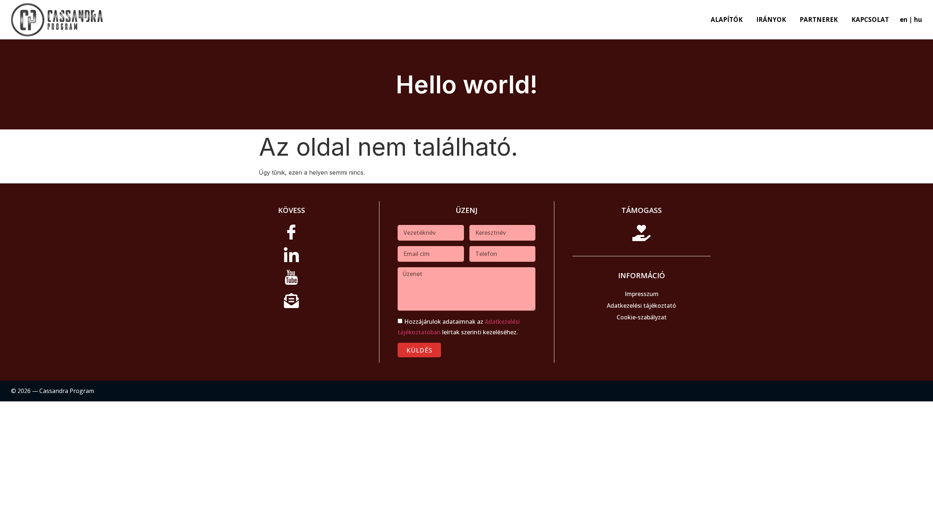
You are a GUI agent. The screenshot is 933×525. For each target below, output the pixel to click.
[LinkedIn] (291, 257)
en (903, 19)
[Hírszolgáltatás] (291, 303)
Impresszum (642, 294)
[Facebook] (291, 235)
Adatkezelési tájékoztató (641, 306)
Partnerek (819, 19)
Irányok (771, 19)
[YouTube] (291, 280)
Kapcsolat (870, 19)
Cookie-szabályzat (642, 317)
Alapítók (727, 19)
